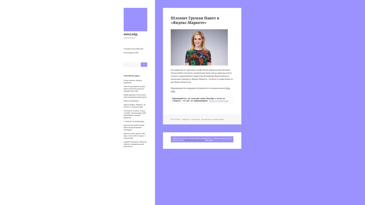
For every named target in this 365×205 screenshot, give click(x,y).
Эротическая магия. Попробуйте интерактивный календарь (134, 127)
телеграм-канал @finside (194, 140)
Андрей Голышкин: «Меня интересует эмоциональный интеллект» (135, 144)
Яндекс (221, 119)
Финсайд (196, 119)
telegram (186, 119)
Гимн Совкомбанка (131, 101)
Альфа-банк (207, 119)
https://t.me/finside (218, 101)
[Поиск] (144, 64)
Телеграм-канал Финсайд (133, 49)
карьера (215, 119)
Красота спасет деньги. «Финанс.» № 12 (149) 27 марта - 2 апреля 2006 (135, 135)
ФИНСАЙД (130, 34)
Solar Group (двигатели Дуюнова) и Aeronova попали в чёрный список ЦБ (135, 88)
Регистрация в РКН (131, 53)
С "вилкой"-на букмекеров (134, 121)
